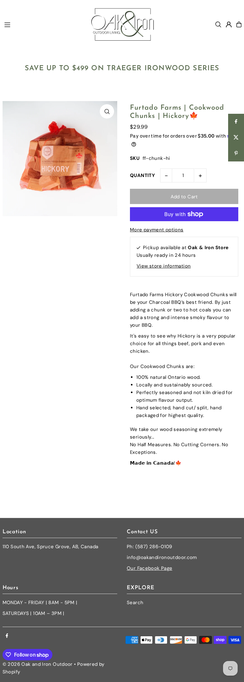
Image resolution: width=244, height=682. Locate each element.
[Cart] (238, 24)
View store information (164, 266)
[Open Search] (218, 24)
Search (135, 602)
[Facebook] (7, 636)
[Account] (229, 24)
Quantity (142, 175)
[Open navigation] (44, 24)
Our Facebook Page (149, 568)
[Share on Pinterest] (236, 153)
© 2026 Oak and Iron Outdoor (38, 664)
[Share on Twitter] (236, 138)
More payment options (157, 230)
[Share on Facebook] (236, 122)
